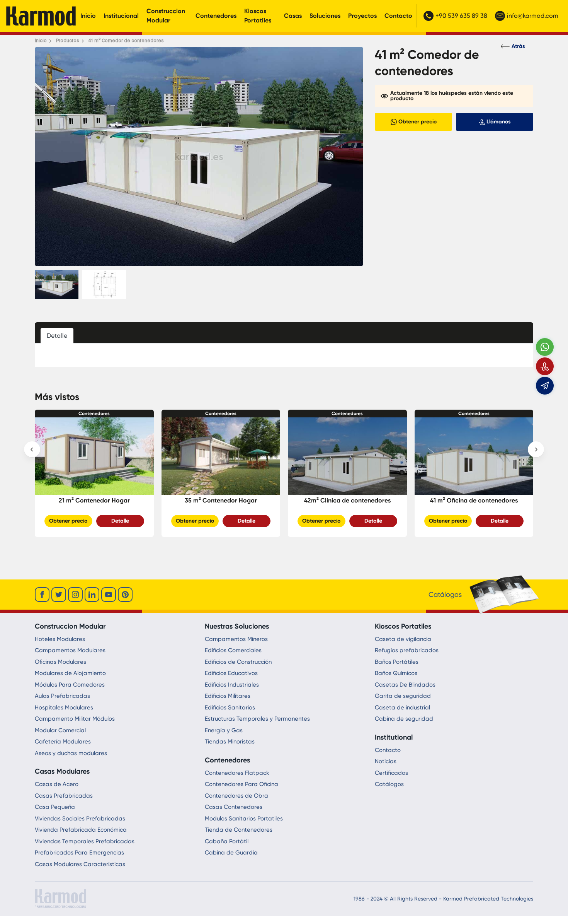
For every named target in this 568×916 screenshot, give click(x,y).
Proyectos (362, 15)
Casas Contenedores (233, 806)
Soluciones (325, 15)
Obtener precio (68, 521)
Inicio (88, 15)
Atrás (518, 46)
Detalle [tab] (57, 335)
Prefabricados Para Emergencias (79, 852)
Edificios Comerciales (233, 650)
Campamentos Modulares (70, 650)
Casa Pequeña (55, 806)
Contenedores (216, 15)
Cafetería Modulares (63, 741)
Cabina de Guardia (231, 852)
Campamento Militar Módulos (75, 718)
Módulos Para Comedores (70, 684)
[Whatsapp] (545, 347)
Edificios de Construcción (238, 661)
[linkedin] (92, 594)
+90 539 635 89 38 (461, 15)
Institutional (394, 737)
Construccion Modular (165, 15)
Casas (293, 15)
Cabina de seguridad (404, 718)
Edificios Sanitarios (230, 707)
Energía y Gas (224, 730)
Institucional (121, 15)
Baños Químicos (396, 673)
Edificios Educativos (231, 673)
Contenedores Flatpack (237, 772)
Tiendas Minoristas (230, 741)
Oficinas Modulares (60, 661)
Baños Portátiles (396, 661)
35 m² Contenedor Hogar (94, 500)
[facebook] (42, 594)
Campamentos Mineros (236, 639)
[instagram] (75, 594)
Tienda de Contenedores (238, 829)
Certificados (391, 772)
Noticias (385, 761)
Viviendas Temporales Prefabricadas (84, 841)
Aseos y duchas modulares (71, 753)
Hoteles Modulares (60, 639)
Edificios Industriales (232, 684)
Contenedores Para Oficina (241, 784)
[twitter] (58, 594)
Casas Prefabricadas (64, 795)
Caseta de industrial (402, 707)
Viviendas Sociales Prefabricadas (80, 818)
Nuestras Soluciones (237, 626)
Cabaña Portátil (226, 841)
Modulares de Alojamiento (70, 673)
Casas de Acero (56, 784)
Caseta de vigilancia (403, 639)
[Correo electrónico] (545, 386)
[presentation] (32, 449)
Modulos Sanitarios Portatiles (244, 818)
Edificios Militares (227, 695)
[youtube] (108, 594)
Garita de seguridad (403, 695)
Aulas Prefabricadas (62, 695)
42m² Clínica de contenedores (221, 500)
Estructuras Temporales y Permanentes (257, 718)
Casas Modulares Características (80, 864)
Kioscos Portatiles (257, 15)
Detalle (120, 521)
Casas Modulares (62, 771)
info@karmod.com (532, 15)
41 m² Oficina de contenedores (347, 500)
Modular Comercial (60, 730)
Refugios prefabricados (407, 650)
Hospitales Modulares (64, 707)
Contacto (398, 15)
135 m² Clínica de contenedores (474, 500)
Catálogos (389, 784)
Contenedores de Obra (236, 795)
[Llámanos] (545, 366)
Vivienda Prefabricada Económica (81, 829)
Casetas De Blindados (405, 684)
